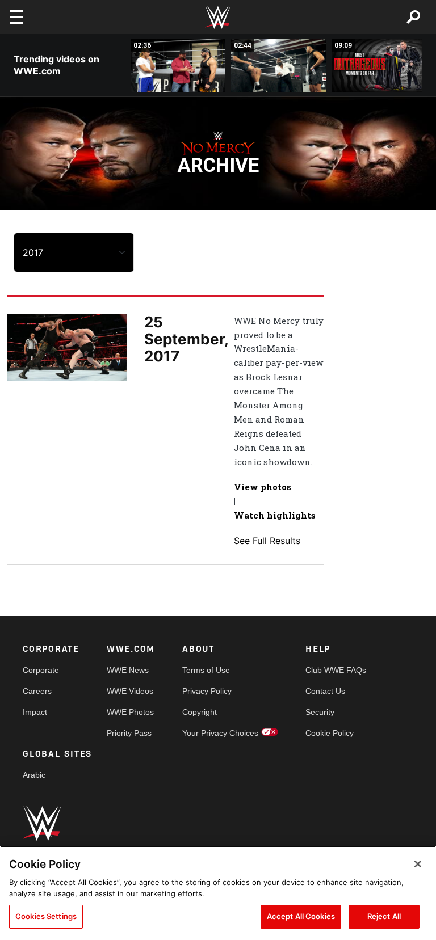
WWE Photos (130, 711)
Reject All (384, 916)
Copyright (199, 711)
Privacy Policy (207, 690)
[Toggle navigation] (16, 17)
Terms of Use (206, 670)
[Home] (218, 17)
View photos (262, 486)
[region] (218, 893)
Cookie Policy (329, 732)
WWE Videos (130, 690)
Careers (37, 690)
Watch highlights (275, 515)
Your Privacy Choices (220, 732)
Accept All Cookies (301, 916)
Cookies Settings (46, 916)
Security (319, 711)
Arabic (34, 774)
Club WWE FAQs (335, 670)
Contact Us (325, 690)
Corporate (41, 670)
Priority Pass (129, 732)
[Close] (417, 864)
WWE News (128, 670)
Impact (35, 711)
